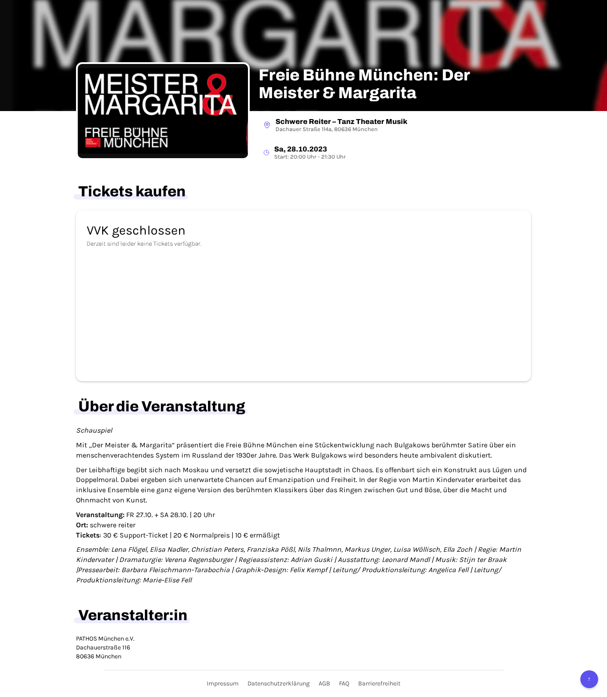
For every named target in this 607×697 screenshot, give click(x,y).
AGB (324, 683)
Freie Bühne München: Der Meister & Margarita (364, 84)
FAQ (344, 683)
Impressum (223, 683)
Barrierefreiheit (379, 683)
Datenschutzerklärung (279, 683)
